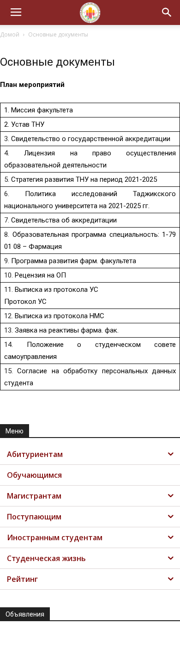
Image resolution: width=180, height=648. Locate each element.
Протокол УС (25, 301)
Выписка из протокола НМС (59, 316)
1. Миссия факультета (38, 110)
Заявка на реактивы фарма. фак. (67, 330)
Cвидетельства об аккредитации (64, 220)
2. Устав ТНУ (24, 124)
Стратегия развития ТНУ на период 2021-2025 (84, 179)
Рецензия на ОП (40, 275)
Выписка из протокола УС (56, 289)
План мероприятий (32, 84)
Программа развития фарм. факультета (73, 261)
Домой (9, 34)
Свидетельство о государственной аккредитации (90, 139)
